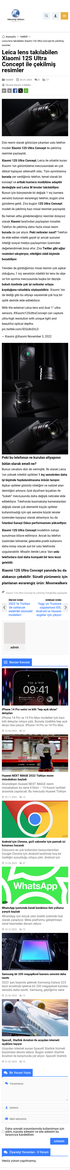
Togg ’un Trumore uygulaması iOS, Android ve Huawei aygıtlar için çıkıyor (48, 609)
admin (14, 647)
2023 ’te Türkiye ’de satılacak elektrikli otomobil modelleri (20, 609)
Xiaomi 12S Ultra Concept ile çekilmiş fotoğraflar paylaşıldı (36, 592)
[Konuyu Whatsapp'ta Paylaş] (26, 90)
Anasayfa (11, 36)
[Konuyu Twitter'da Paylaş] (20, 90)
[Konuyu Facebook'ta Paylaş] (15, 90)
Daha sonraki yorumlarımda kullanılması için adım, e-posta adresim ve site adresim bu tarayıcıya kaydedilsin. (34, 1131)
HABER (24, 36)
